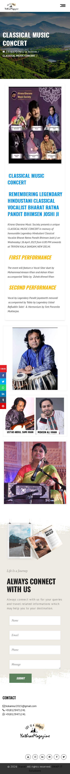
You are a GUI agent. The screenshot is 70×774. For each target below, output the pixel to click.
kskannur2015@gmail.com (21, 706)
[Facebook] (56, 757)
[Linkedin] (42, 757)
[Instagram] (35, 757)
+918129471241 (15, 710)
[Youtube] (28, 757)
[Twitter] (63, 757)
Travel (22, 766)
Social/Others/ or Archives (22, 51)
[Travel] (12, 6)
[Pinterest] (49, 757)
